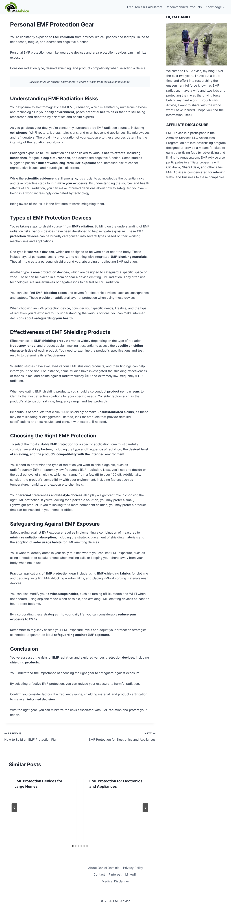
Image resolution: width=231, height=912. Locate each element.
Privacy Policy (133, 868)
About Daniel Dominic (103, 868)
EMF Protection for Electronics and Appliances (122, 737)
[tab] (73, 846)
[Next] (145, 807)
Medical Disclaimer (115, 881)
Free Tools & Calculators (144, 7)
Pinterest (114, 874)
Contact (99, 874)
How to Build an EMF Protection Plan (31, 737)
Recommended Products (184, 7)
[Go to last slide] (14, 807)
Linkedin (131, 874)
